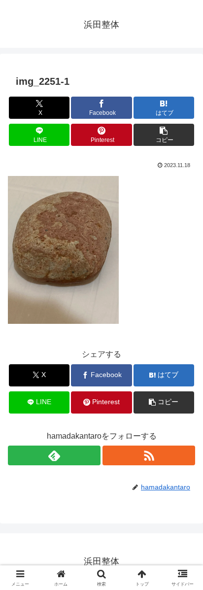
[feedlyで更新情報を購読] (54, 455)
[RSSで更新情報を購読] (148, 455)
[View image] (63, 249)
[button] (164, 135)
